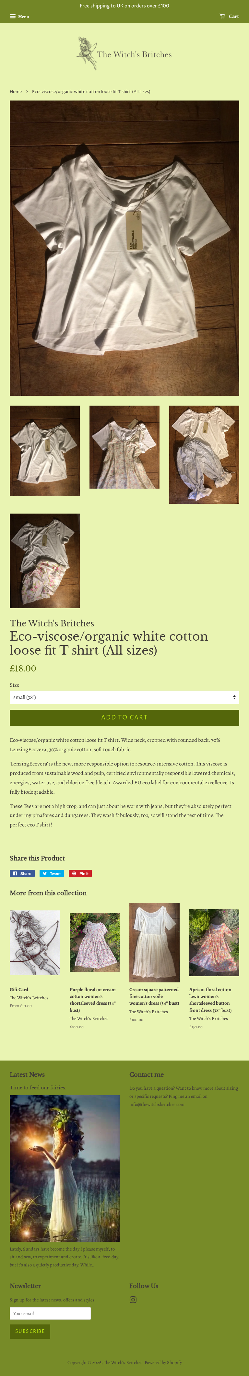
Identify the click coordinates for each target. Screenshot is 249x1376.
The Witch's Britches (123, 1362)
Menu (23, 17)
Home (16, 92)
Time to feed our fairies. (38, 1088)
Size (14, 685)
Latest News (27, 1074)
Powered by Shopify (163, 1362)
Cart (233, 17)
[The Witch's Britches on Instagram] (132, 1301)
